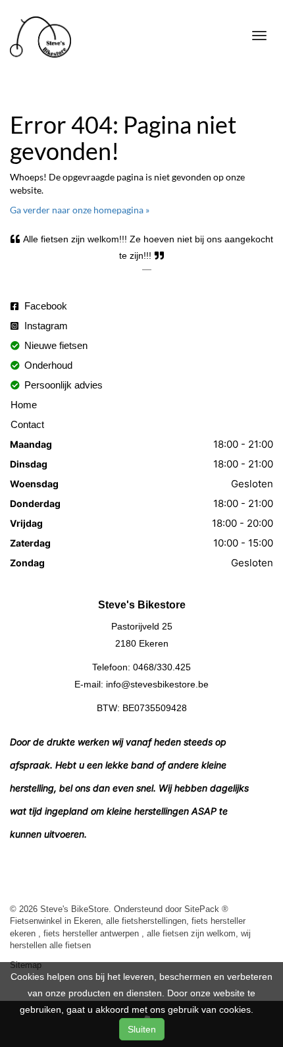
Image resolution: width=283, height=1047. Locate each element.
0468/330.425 (162, 667)
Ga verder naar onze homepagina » (79, 209)
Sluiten (142, 1029)
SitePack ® (206, 908)
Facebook (44, 305)
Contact (27, 424)
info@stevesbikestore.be (157, 684)
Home (24, 404)
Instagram (45, 325)
